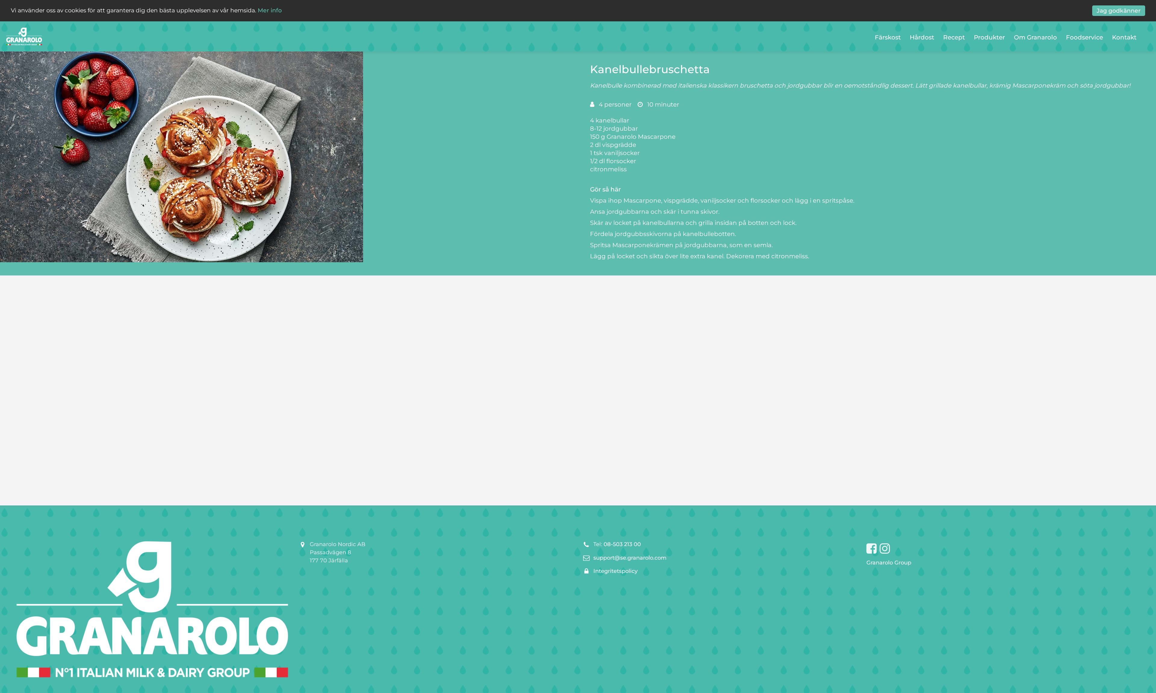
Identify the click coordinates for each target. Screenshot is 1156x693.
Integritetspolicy (615, 571)
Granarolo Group (888, 562)
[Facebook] (871, 549)
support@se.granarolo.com (630, 558)
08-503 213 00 (622, 544)
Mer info (270, 10)
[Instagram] (885, 549)
